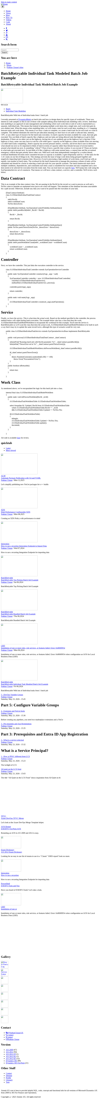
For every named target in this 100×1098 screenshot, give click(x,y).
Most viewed (11, 450)
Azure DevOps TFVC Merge (12, 818)
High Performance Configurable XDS (15, 512)
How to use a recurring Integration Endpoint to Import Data (24, 546)
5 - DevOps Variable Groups (12, 695)
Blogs (9, 65)
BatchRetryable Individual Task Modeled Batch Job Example (24, 684)
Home (8, 11)
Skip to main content (9, 2)
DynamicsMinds (24, 119)
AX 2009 (9, 1050)
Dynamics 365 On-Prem (15, 1063)
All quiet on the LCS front (11, 769)
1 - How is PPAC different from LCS (15, 756)
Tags (8, 1082)
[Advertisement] (50, 798)
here (73, 168)
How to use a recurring (10, 875)
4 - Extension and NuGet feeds (13, 711)
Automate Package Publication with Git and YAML (21, 478)
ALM (3, 476)
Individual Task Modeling (16, 111)
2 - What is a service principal (12, 740)
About (8, 24)
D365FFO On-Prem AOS (11, 829)
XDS (3, 510)
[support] (7, 1033)
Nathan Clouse (6, 480)
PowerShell (5, 884)
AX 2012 (9, 1052)
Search (4, 52)
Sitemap (9, 1076)
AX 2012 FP (11, 1054)
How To (9, 18)
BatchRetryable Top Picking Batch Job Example (19, 580)
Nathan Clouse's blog (15, 67)
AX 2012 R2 (11, 1056)
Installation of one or (9, 909)
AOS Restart (6, 827)
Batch (8, 109)
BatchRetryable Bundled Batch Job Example (18, 614)
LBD (3, 646)
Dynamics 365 (11, 1061)
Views (8, 13)
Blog (8, 15)
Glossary (9, 1080)
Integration (5, 544)
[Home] (4, 4)
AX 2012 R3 (11, 1059)
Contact (10, 1035)
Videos (8, 20)
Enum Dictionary (7, 850)
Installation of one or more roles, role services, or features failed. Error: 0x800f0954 (33, 648)
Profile (8, 1078)
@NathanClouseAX (15, 1033)
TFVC (3, 816)
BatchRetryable (7, 578)
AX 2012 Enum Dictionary (11, 852)
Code (8, 22)
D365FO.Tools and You (10, 886)
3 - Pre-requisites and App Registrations (16, 724)
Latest (8, 448)
